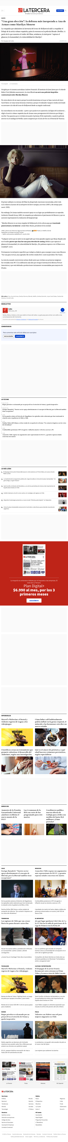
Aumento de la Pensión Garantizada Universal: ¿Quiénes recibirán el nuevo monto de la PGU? (11, 814)
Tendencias (5, 918)
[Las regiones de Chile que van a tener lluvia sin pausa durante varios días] (17, 936)
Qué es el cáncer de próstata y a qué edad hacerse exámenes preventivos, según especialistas (50, 752)
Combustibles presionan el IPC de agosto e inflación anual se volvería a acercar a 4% (28, 430)
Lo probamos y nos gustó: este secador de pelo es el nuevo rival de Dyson (50, 1043)
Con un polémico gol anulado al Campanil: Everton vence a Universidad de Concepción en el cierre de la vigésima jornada (50, 951)
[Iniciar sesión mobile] (66, 11)
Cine (9, 296)
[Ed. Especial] (59, 1081)
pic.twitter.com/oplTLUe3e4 (15, 232)
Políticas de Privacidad (33, 319)
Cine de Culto (10, 298)
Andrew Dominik (41, 296)
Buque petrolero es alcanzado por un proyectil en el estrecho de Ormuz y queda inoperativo (30, 404)
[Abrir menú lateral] (2, 10)
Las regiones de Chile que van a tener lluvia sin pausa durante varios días (15, 922)
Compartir (5, 83)
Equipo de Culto (9, 41)
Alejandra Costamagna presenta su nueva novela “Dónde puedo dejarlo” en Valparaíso (27, 500)
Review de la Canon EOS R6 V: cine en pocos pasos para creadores (17, 1006)
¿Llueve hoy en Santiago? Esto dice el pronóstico (16, 957)
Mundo (3, 1012)
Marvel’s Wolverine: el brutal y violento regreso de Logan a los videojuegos (14, 722)
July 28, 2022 (26, 234)
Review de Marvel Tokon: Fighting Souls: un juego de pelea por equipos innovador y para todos (16, 997)
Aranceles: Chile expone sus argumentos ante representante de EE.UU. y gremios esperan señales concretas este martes (32, 435)
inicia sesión (8, 336)
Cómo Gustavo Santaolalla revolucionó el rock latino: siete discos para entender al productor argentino (29, 508)
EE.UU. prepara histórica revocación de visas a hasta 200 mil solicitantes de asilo (15, 1051)
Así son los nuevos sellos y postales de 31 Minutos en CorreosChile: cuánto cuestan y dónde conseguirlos (16, 951)
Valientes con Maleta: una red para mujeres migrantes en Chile (48, 1016)
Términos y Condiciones (21, 319)
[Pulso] (26, 1081)
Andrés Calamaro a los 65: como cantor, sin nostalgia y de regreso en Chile (24, 493)
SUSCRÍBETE (34, 601)
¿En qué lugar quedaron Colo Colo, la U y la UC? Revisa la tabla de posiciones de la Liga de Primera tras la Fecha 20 (50, 923)
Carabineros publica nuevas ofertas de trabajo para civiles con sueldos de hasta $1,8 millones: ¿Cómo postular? (56, 816)
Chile (3, 868)
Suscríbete (20, 336)
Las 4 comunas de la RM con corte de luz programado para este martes (33, 813)
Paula (37, 1012)
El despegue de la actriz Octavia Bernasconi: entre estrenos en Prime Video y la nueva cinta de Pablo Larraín (28, 472)
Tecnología (5, 966)
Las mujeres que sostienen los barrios (46, 1050)
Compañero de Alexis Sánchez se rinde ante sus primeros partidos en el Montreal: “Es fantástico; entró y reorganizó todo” (50, 959)
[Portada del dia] (34, 575)
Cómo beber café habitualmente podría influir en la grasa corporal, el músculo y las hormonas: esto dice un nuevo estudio (51, 723)
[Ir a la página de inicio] (34, 10)
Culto (3, 18)
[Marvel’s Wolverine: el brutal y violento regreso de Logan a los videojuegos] (17, 737)
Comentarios (14, 83)
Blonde (30, 296)
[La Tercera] (9, 1081)
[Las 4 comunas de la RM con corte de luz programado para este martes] (34, 829)
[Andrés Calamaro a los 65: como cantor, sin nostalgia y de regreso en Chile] (62, 495)
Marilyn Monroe (23, 296)
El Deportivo (39, 918)
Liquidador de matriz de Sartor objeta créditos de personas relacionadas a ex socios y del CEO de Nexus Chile (50, 911)
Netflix (34, 296)
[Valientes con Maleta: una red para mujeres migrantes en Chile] (51, 1030)
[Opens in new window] (42, 1081)
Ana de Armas (15, 296)
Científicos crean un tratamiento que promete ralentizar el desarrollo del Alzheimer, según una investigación (17, 752)
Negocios (38, 868)
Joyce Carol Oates (52, 296)
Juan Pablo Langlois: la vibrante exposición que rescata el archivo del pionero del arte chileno (50, 1006)
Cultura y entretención (43, 966)
